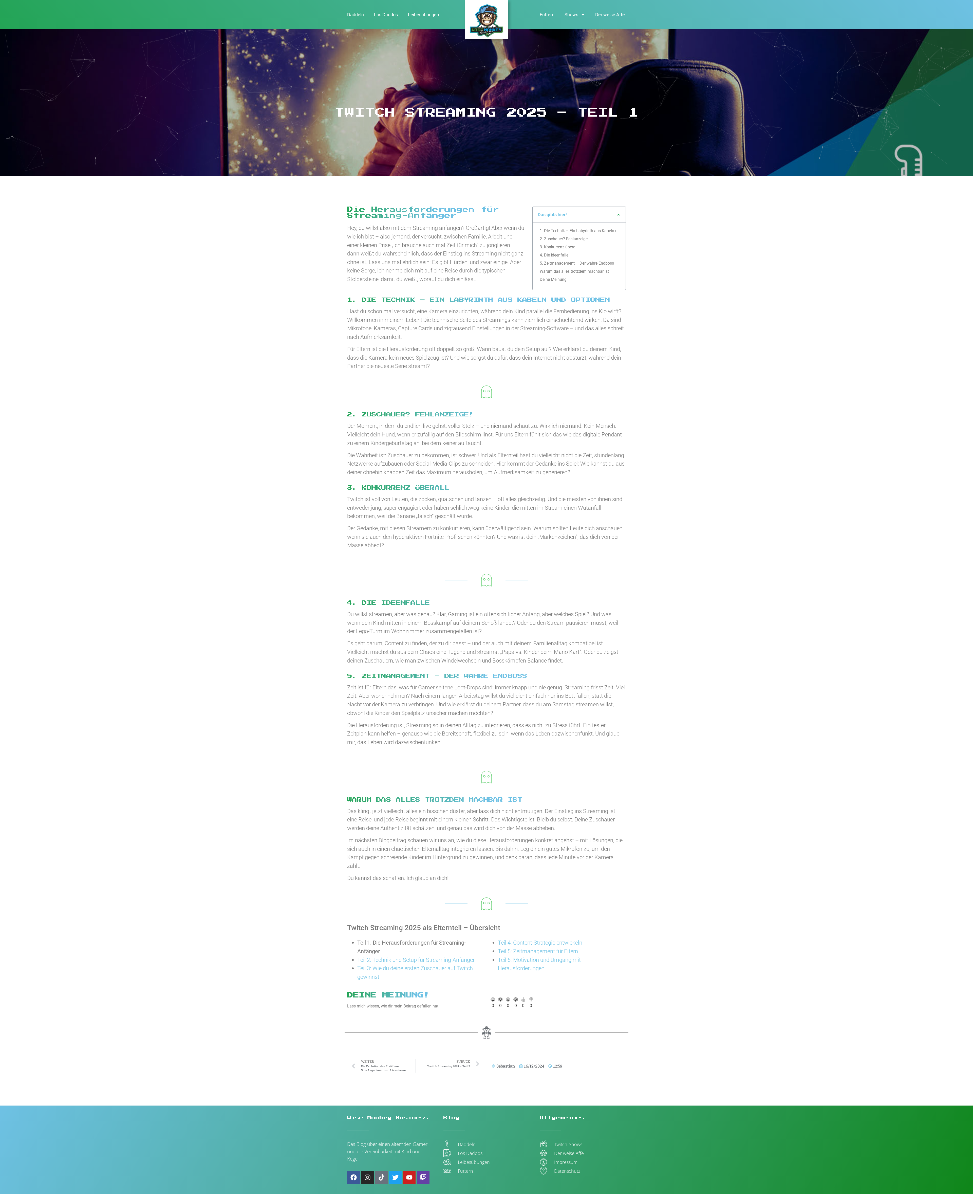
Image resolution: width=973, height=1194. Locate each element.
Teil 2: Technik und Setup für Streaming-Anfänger (416, 960)
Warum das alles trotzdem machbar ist (574, 271)
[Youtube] (409, 1177)
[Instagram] (367, 1177)
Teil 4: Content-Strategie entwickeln (540, 942)
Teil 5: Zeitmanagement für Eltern (538, 951)
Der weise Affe (610, 14)
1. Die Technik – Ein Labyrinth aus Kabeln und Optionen (580, 230)
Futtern (547, 14)
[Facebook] (353, 1177)
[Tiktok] (381, 1177)
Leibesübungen (423, 14)
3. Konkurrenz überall (558, 247)
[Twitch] (423, 1177)
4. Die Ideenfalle (554, 255)
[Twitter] (395, 1177)
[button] (618, 215)
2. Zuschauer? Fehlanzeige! (564, 238)
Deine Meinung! (554, 279)
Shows (571, 14)
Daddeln (355, 14)
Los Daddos (386, 14)
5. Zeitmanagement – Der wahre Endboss (577, 263)
